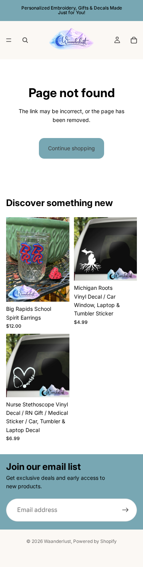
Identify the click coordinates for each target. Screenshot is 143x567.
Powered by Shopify (95, 541)
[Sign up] (125, 510)
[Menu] (9, 40)
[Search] (25, 40)
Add (64, 292)
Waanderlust (57, 541)
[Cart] (133, 40)
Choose (64, 387)
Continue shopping (71, 148)
